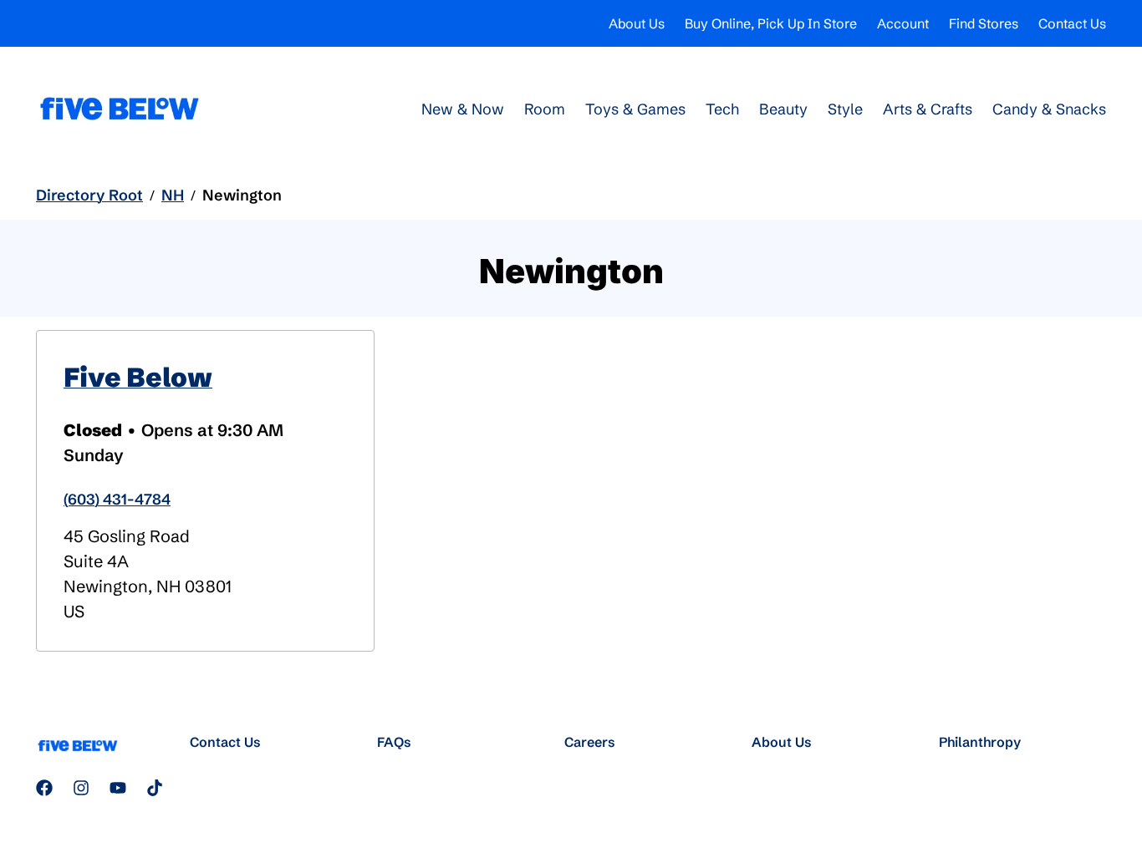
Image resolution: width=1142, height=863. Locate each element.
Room (544, 109)
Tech (722, 109)
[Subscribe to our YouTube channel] (118, 787)
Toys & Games (635, 109)
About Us (637, 23)
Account (903, 23)
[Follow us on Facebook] (44, 787)
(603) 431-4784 (117, 499)
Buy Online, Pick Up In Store (771, 23)
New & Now (462, 109)
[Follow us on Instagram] (81, 787)
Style (845, 109)
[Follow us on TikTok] (154, 787)
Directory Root (89, 195)
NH (172, 195)
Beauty (783, 109)
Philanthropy (980, 742)
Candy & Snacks (1049, 109)
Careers (589, 742)
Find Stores (983, 23)
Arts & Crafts (927, 109)
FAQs (394, 742)
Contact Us (1072, 23)
